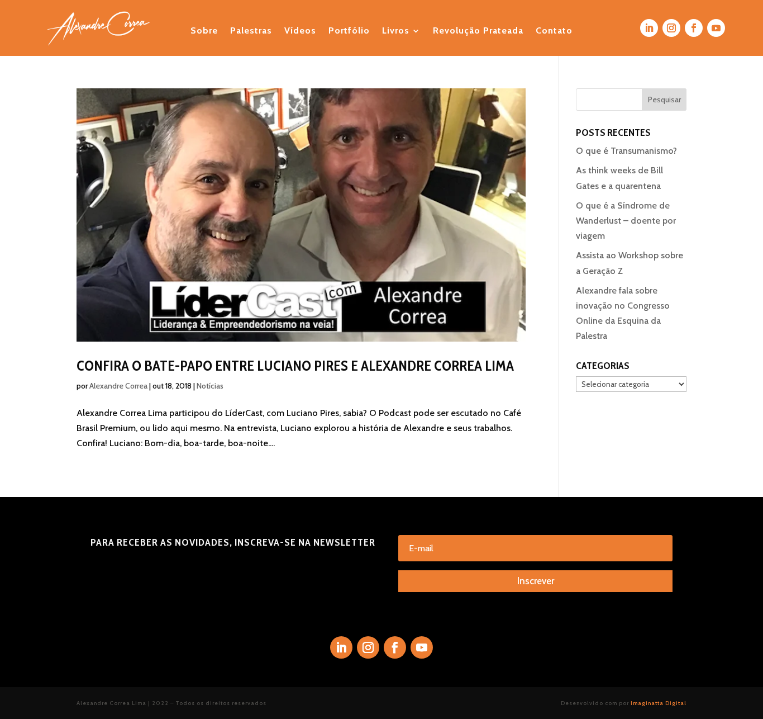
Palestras (251, 31)
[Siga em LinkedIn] (649, 28)
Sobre (204, 31)
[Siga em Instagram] (671, 28)
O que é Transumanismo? (626, 150)
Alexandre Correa (118, 386)
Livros (395, 31)
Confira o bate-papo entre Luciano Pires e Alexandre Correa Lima (295, 366)
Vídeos (300, 31)
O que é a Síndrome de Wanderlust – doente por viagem (626, 220)
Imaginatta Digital (658, 703)
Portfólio (349, 31)
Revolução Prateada (478, 31)
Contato (554, 31)
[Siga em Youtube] (716, 28)
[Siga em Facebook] (694, 28)
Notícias (210, 386)
